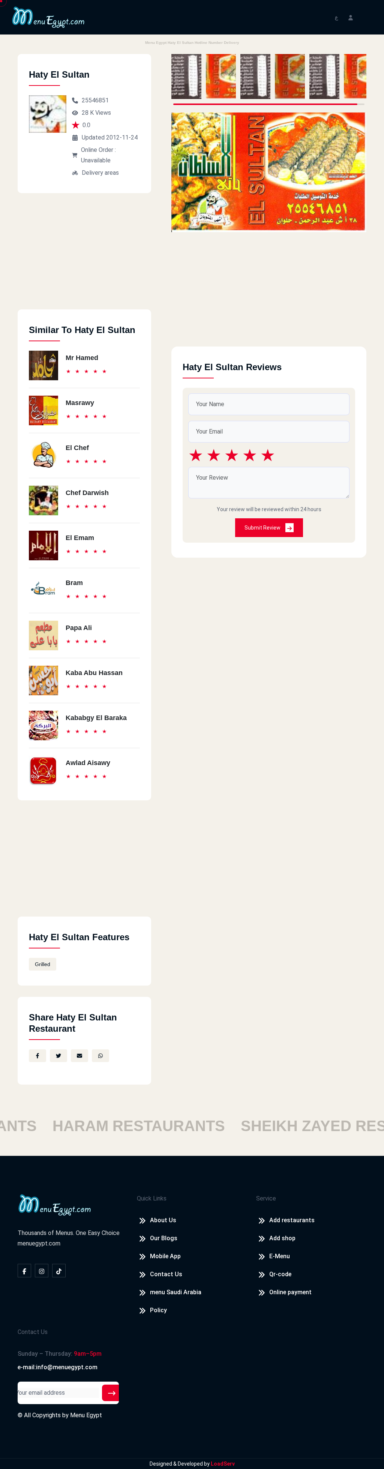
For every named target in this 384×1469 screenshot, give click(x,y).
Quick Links (151, 1198)
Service (266, 1198)
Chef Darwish (87, 493)
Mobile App (165, 1256)
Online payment (290, 1292)
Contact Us (166, 1274)
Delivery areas (100, 172)
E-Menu (279, 1256)
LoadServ (223, 1464)
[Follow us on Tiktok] (59, 1270)
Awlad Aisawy (88, 763)
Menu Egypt (86, 1415)
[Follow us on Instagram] (41, 1270)
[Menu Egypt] (48, 16)
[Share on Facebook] (37, 1055)
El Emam (80, 538)
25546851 (95, 100)
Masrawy (80, 403)
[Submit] (112, 1393)
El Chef (77, 448)
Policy (158, 1310)
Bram (74, 583)
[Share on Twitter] (58, 1055)
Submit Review (263, 528)
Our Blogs (163, 1238)
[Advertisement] (84, 256)
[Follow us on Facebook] (24, 1270)
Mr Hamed (82, 358)
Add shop (282, 1238)
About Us (163, 1220)
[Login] (350, 17)
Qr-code (280, 1274)
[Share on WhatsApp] (100, 1055)
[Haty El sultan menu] (186, 76)
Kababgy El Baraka (96, 718)
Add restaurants (292, 1220)
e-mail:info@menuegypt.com (58, 1367)
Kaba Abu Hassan (94, 673)
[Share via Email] (79, 1055)
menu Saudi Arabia (175, 1292)
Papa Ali (79, 628)
